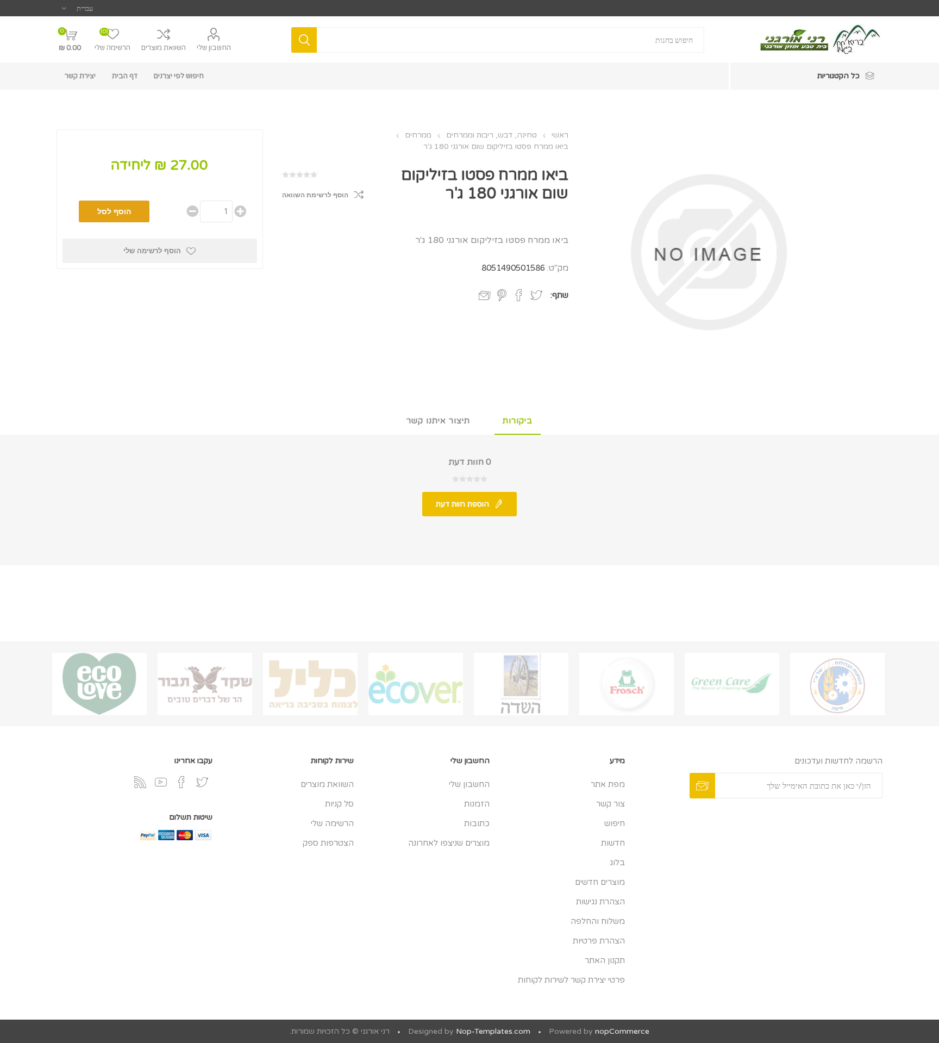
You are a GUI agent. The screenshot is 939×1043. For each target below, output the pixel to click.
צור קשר (610, 804)
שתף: (559, 295)
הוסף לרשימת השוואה (315, 195)
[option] (837, 684)
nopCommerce (622, 1031)
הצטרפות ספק (328, 843)
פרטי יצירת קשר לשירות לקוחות (571, 980)
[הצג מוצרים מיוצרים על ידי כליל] (310, 684)
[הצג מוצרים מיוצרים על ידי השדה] (521, 684)
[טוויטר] (202, 782)
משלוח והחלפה (598, 921)
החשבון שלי (214, 47)
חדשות (613, 843)
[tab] (517, 421)
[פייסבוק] (181, 782)
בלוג (617, 862)
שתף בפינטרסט (502, 295)
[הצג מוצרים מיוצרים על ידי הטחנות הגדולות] (837, 684)
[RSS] (140, 782)
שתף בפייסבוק (519, 295)
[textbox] (510, 40)
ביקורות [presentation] (518, 421)
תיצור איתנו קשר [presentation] (438, 421)
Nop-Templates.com (493, 1031)
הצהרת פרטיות (599, 941)
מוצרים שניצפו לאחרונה (449, 843)
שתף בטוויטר (536, 295)
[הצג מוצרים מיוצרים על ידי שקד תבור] (205, 684)
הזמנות (477, 804)
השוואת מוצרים (163, 47)
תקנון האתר (605, 960)
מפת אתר (608, 784)
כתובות (477, 823)
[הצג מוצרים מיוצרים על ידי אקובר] (415, 684)
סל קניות (339, 804)
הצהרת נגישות (600, 902)
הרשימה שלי (332, 823)
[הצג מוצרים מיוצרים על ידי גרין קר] (732, 684)
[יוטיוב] (161, 782)
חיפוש (614, 823)
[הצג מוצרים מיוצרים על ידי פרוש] (626, 684)
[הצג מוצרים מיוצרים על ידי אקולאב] (99, 684)
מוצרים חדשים (600, 882)
